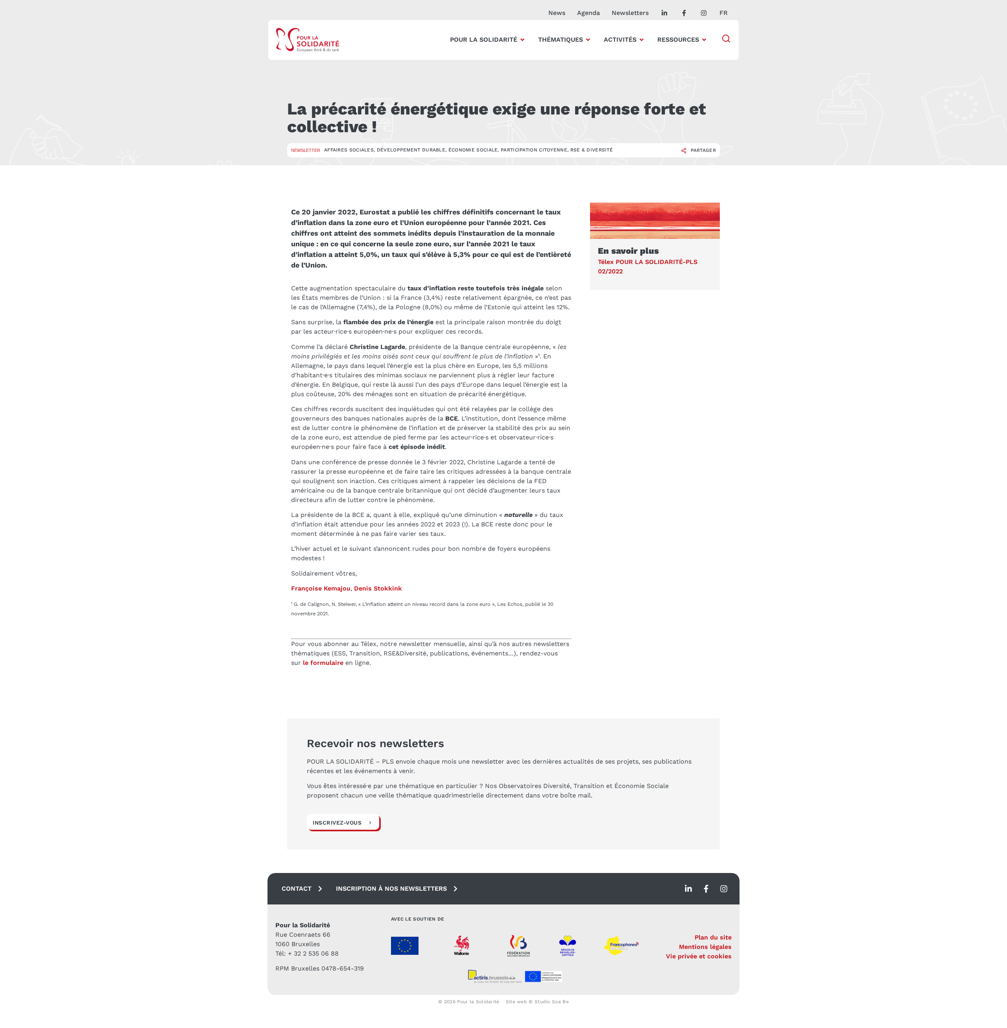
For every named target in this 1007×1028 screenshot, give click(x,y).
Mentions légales (705, 946)
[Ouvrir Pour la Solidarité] (522, 39)
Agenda (588, 13)
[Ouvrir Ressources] (704, 39)
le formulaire (323, 662)
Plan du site (713, 937)
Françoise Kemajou (320, 588)
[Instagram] (724, 889)
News (556, 13)
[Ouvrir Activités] (641, 39)
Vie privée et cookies (699, 956)
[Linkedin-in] (688, 889)
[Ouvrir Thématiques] (588, 39)
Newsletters (630, 13)
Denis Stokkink (378, 588)
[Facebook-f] (706, 889)
